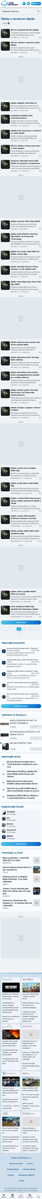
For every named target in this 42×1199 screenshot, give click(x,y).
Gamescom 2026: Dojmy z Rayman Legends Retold (30, 996)
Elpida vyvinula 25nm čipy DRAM (25, 221)
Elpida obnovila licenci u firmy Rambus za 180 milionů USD (24, 268)
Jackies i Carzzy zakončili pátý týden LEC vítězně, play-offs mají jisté (16, 891)
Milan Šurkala (16, 478)
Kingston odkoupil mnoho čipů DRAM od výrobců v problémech (25, 162)
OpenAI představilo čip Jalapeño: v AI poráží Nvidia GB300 (10, 1052)
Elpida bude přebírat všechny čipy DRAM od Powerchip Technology (24, 236)
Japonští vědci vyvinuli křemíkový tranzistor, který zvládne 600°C (10, 1043)
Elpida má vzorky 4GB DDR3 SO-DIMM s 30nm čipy (25, 252)
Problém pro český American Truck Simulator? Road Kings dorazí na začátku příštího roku (30, 1016)
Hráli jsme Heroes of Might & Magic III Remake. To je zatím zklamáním (15, 879)
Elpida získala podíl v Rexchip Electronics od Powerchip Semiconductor (24, 392)
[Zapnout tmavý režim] (28, 3)
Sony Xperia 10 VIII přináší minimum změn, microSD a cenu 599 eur (30, 1139)
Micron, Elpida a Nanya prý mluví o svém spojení (26, 147)
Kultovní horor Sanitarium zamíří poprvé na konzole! (11, 1019)
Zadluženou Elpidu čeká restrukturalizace (21, 116)
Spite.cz (5, 884)
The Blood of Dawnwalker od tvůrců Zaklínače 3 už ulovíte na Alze (11, 1139)
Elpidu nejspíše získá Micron (24, 103)
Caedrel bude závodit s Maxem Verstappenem (10, 1101)
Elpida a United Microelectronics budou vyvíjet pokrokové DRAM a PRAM (26, 500)
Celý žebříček (21, 844)
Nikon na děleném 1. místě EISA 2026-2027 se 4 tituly (16, 859)
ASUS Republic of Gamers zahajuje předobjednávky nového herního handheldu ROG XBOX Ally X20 (10, 1007)
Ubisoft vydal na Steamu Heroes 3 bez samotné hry (17, 868)
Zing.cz (5, 872)
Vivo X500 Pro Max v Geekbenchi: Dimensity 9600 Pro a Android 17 (30, 1148)
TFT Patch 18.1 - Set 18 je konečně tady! (10, 1107)
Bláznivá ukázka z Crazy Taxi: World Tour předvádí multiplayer (30, 1005)
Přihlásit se (36, 3)
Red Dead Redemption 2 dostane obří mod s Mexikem (10, 1148)
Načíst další (21, 622)
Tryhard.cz (6, 896)
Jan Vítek (14, 37)
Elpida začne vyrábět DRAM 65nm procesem (23, 592)
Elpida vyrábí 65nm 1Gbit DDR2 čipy (25, 484)
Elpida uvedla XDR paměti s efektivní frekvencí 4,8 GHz (23, 517)
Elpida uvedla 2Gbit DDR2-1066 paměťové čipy (25, 532)
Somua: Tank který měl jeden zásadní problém (30, 1089)
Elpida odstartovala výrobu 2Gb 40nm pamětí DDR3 (25, 343)
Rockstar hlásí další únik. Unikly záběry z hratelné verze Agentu (10, 996)
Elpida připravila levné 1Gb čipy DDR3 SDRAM (25, 358)
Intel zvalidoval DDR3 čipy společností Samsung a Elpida (24, 607)
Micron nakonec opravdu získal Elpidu (25, 43)
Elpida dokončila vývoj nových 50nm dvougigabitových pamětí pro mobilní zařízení (25, 374)
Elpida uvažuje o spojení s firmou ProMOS (26, 409)
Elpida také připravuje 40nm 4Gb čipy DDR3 (26, 283)
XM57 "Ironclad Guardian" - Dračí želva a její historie (30, 1106)
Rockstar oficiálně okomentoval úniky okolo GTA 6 (30, 1066)
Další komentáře (21, 706)
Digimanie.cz (7, 863)
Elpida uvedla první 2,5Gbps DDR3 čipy (23, 469)
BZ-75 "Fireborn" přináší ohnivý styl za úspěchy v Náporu (30, 1097)
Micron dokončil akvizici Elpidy (25, 30)
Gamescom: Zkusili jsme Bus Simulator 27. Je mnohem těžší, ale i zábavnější (17, 903)
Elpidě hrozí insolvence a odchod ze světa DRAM (26, 132)
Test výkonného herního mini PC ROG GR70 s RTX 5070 (10, 1061)
